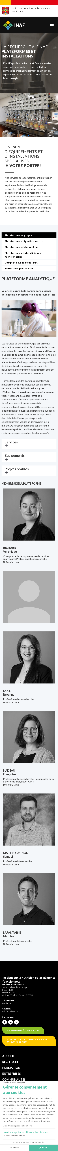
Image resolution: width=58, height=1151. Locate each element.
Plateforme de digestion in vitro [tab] (24, 241)
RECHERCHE (10, 1061)
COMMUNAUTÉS (14, 1079)
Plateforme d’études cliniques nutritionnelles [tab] (23, 254)
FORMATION (11, 1067)
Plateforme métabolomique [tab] (21, 246)
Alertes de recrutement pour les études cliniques (27, 1040)
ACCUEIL (8, 1056)
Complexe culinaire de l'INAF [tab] (22, 262)
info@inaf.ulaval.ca (10, 1011)
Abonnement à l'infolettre (23, 1030)
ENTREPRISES (11, 1073)
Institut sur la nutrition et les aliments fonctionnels (30, 10)
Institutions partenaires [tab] (19, 268)
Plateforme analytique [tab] (18, 235)
